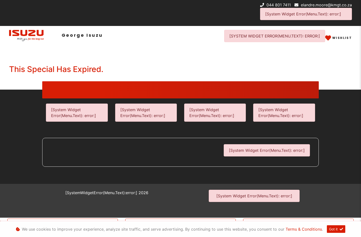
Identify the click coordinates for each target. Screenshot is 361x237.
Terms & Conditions (304, 229)
